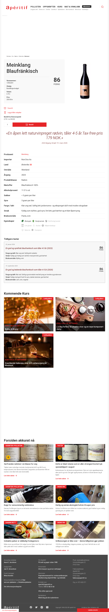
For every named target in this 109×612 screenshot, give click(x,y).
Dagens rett (34, 9)
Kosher (38, 225)
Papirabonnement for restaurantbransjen (52, 575)
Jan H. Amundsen (10, 569)
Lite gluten (28, 225)
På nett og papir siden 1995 (47, 562)
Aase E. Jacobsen (10, 562)
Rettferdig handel (54, 221)
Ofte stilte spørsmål (45, 591)
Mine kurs (78, 9)
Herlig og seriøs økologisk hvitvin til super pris (75, 505)
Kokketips (85, 9)
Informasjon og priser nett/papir (49, 569)
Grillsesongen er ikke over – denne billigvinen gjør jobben (80, 541)
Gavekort (54, 9)
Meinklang (25, 154)
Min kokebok (70, 9)
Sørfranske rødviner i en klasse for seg (20, 464)
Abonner (86, 6)
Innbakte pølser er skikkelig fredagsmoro (21, 541)
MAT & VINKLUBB (72, 7)
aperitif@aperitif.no (45, 584)
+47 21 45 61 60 (49, 587)
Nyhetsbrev (61, 9)
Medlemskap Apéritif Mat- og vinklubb (51, 578)
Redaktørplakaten (25, 582)
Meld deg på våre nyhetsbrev (48, 598)
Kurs (59, 7)
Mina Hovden (8, 575)
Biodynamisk (39, 221)
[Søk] (102, 7)
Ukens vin (42, 9)
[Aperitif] (16, 8)
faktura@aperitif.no (80, 578)
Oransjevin (38, 230)
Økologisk (28, 221)
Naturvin (27, 230)
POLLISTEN (36, 7)
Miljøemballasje (50, 225)
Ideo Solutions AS (93, 607)
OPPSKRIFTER (49, 7)
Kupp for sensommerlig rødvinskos (19, 505)
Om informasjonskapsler (13, 586)
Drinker (48, 9)
